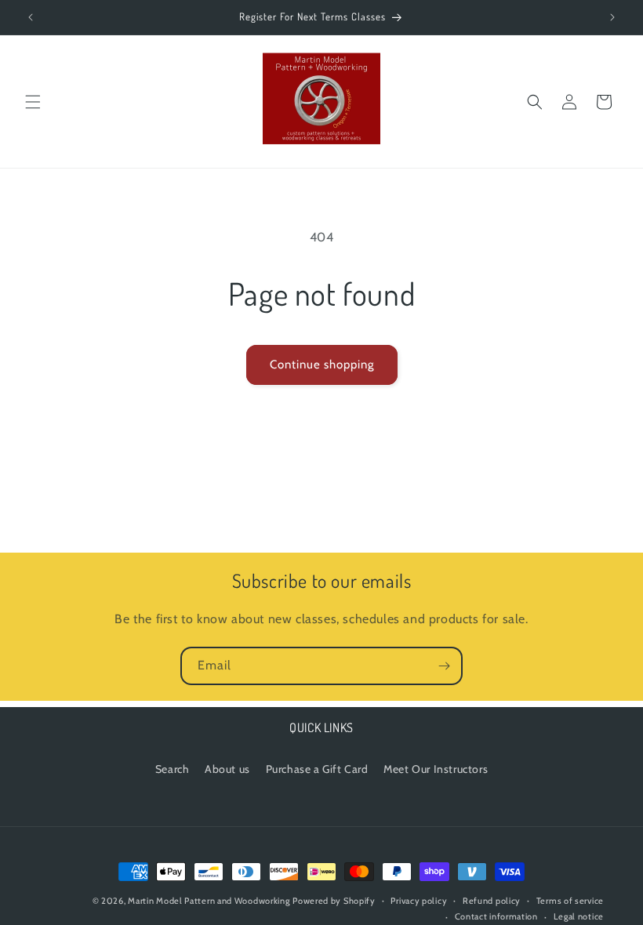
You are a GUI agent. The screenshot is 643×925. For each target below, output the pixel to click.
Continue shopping (322, 364)
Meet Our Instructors (435, 769)
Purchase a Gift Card (317, 769)
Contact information (496, 916)
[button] (33, 102)
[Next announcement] (612, 17)
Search (172, 769)
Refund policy (492, 900)
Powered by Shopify (334, 900)
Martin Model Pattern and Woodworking (208, 900)
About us (227, 769)
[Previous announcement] (30, 17)
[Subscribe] (444, 666)
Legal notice (579, 916)
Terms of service (570, 900)
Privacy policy (419, 900)
